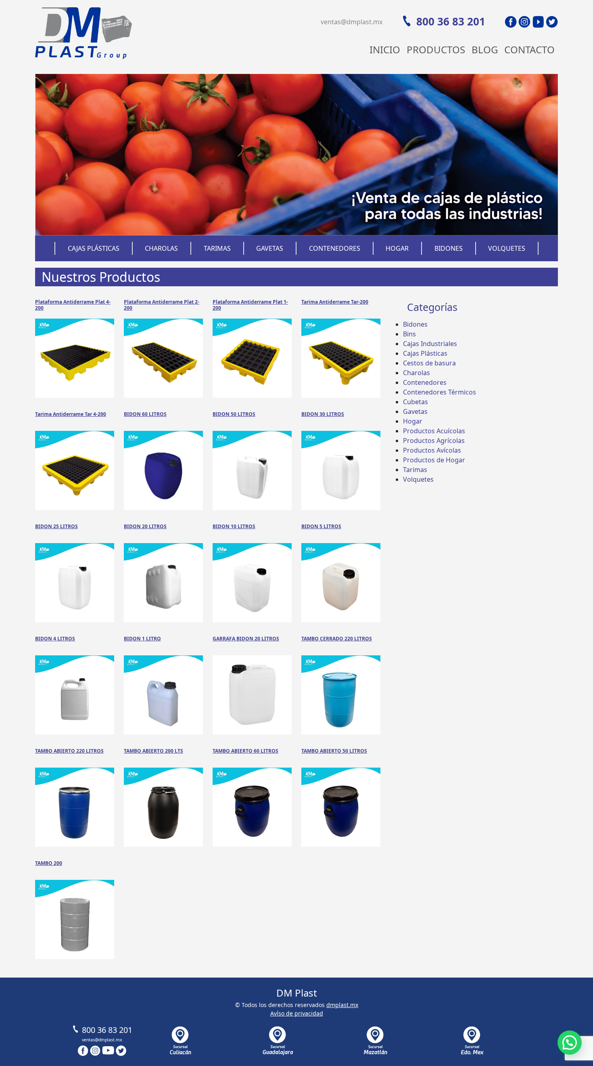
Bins (409, 333)
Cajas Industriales (430, 343)
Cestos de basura (429, 363)
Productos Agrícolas (434, 440)
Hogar (397, 248)
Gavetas (269, 248)
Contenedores (334, 248)
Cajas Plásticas (93, 248)
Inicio (385, 49)
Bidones (448, 248)
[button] (570, 1042)
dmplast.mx (342, 1005)
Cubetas (415, 401)
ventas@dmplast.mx (351, 21)
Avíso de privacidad (296, 1013)
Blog (485, 49)
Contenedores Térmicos (439, 392)
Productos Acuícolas (434, 430)
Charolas (161, 248)
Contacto (529, 49)
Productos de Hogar (434, 459)
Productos (436, 49)
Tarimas (217, 248)
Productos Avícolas (432, 450)
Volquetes (506, 248)
